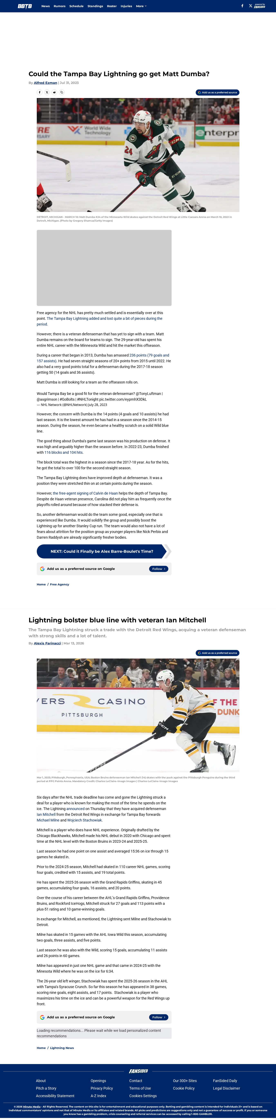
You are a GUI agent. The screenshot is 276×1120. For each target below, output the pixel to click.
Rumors (59, 6)
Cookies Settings (143, 1096)
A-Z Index (98, 1096)
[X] (250, 5)
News (45, 6)
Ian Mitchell (46, 814)
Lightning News (62, 1048)
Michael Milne (48, 820)
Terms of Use (140, 1088)
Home (41, 584)
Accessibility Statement (55, 1096)
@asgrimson (47, 399)
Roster (112, 6)
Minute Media (31, 1106)
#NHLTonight (87, 399)
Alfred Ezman (45, 83)
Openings (98, 1081)
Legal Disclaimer (226, 1088)
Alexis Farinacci (47, 643)
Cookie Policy (184, 1088)
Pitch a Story (46, 1088)
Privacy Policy (102, 1088)
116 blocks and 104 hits (64, 452)
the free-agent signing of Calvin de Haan (85, 493)
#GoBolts (67, 399)
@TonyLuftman (148, 393)
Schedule (76, 6)
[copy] (62, 92)
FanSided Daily (225, 1081)
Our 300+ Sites (185, 1081)
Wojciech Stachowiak (84, 820)
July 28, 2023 (97, 404)
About (41, 1081)
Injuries (126, 6)
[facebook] (242, 5)
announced (75, 809)
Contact (135, 1081)
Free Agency (59, 584)
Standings (95, 6)
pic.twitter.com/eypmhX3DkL (123, 399)
